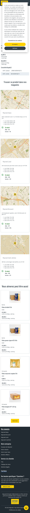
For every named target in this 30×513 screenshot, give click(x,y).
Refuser (15, 48)
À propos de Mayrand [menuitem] (6, 447)
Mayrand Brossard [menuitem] (5, 434)
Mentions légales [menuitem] (5, 467)
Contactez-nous (6, 486)
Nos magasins (5, 429)
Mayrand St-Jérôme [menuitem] (6, 440)
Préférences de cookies (15, 510)
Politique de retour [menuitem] (6, 464)
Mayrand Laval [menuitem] (4, 437)
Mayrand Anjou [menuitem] (5, 432)
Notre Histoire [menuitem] (4, 449)
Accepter (15, 44)
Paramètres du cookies (15, 40)
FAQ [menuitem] (2, 462)
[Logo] (15, 501)
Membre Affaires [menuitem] (5, 454)
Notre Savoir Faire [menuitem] (5, 452)
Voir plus (15, 420)
